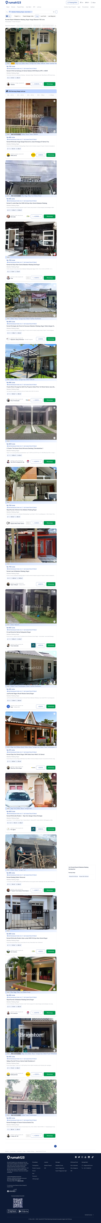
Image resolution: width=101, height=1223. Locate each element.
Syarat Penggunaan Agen (61, 1170)
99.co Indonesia (74, 1165)
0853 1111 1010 (20, 1180)
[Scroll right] (55, 25)
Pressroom (34, 1176)
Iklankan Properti (48, 1165)
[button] (29, 12)
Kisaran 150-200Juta (73, 876)
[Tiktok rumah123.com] (92, 1157)
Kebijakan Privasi (59, 1165)
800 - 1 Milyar (41, 95)
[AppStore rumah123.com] (12, 1211)
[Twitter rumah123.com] (79, 1157)
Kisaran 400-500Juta (83, 876)
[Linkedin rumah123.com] (89, 1157)
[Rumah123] (13, 2)
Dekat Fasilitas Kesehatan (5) (50, 25)
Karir (33, 1173)
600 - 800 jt (30, 95)
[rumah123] (15, 1158)
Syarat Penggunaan (60, 1168)
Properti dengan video (28, 16)
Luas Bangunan (51, 16)
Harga (37, 16)
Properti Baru (18, 16)
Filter (8, 16)
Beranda (7, 1151)
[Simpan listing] (54, 30)
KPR (45, 1168)
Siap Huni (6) (37, 25)
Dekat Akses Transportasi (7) (24, 25)
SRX (71, 1170)
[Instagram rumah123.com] (82, 1157)
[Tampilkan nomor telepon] (40, 84)
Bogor (24, 1151)
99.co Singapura (74, 1168)
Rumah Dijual (13, 1151)
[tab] (81, 872)
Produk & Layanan (36, 1168)
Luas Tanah (43, 16)
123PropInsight (35, 1179)
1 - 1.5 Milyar (51, 95)
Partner (34, 1170)
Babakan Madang (30, 1151)
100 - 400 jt (10, 95)
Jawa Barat (19, 1151)
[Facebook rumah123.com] (76, 1157)
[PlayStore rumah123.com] (23, 1211)
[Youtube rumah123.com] (85, 1157)
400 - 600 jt (20, 95)
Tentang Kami (35, 1165)
